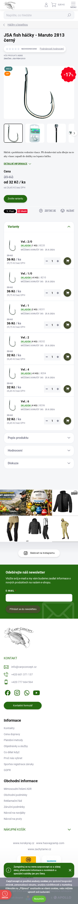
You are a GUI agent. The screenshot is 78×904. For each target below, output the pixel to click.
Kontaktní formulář (23, 705)
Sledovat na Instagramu (42, 553)
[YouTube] (36, 692)
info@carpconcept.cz (24, 666)
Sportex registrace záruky (19, 764)
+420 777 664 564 (22, 682)
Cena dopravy (12, 734)
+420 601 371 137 (22, 674)
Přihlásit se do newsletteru (23, 609)
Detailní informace (15, 163)
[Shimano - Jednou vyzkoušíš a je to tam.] (51, 861)
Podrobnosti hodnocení (52, 48)
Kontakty (9, 728)
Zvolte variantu (15, 198)
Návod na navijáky (14, 812)
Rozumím (39, 899)
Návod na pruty (13, 818)
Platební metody (13, 740)
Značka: (14, 58)
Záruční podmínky (14, 806)
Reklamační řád (13, 800)
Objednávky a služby (16, 746)
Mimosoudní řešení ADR (18, 788)
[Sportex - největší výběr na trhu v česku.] (28, 861)
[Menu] (73, 4)
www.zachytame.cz (39, 849)
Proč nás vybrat (13, 758)
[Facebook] (7, 692)
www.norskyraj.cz (23, 843)
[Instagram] (16, 692)
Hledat (69, 15)
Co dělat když (12, 752)
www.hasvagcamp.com (50, 843)
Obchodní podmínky (15, 794)
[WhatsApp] (26, 692)
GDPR (7, 770)
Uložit (24, 211)
